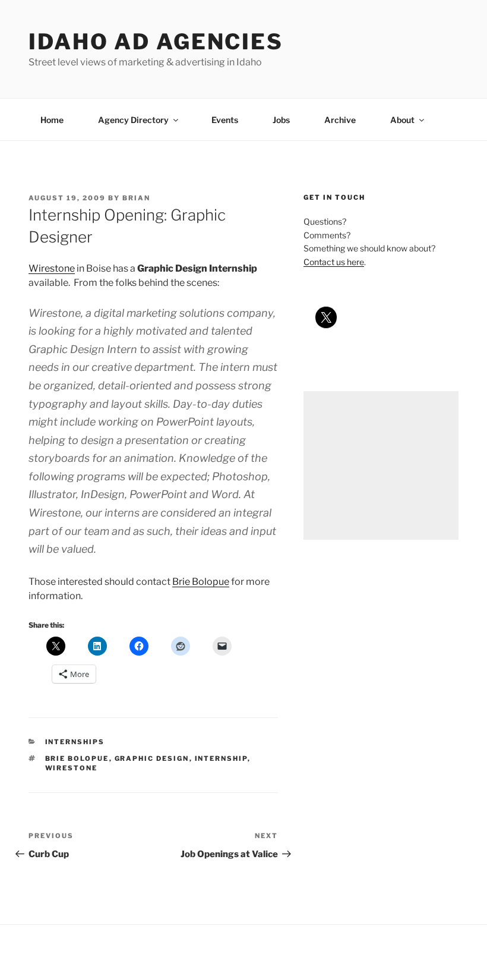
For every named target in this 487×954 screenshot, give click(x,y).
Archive (340, 120)
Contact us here (333, 262)
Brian (136, 198)
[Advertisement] (380, 465)
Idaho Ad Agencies (156, 42)
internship (221, 758)
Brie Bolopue (200, 581)
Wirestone (52, 268)
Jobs (281, 120)
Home (52, 120)
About (402, 120)
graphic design (152, 758)
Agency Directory (133, 120)
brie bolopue (77, 758)
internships (75, 742)
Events (224, 120)
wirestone (71, 768)
